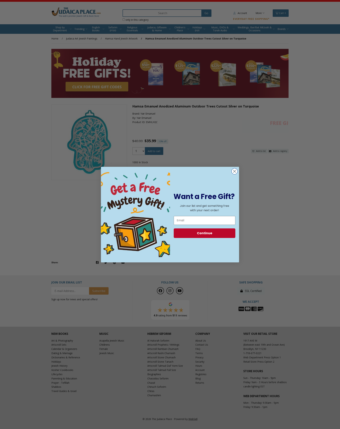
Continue (204, 233)
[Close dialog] (234, 171)
